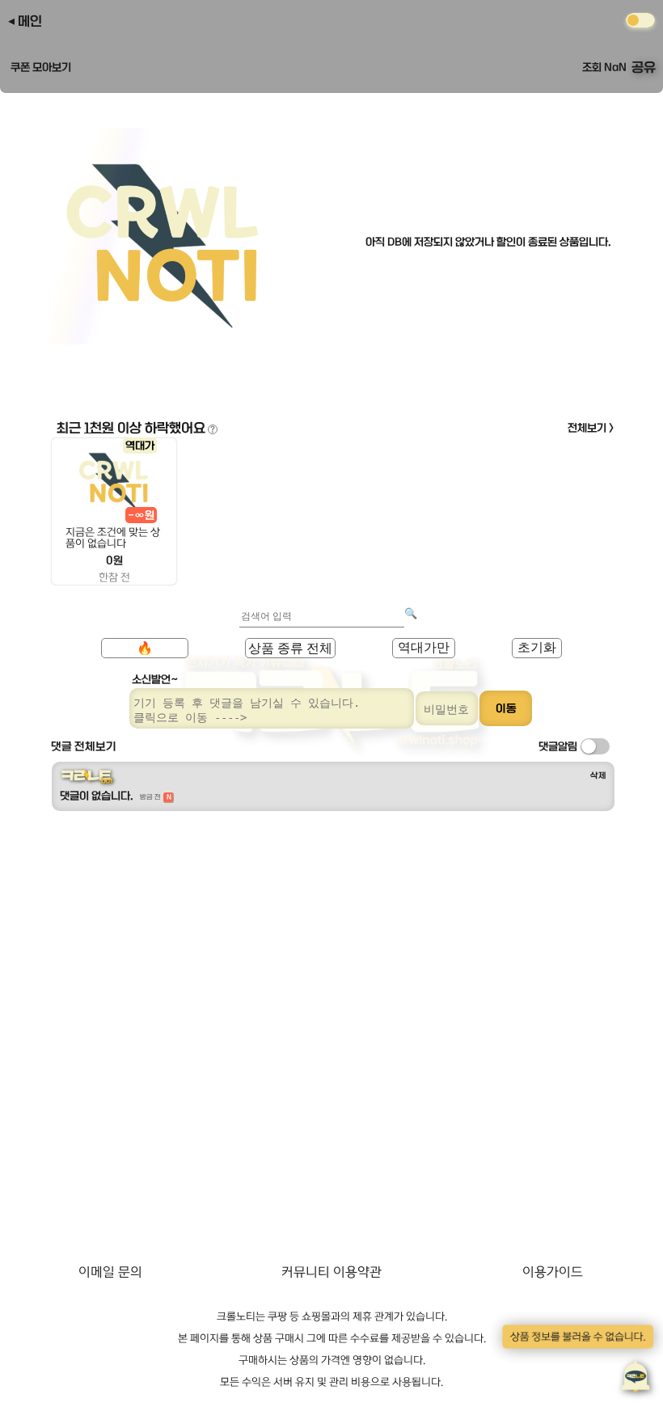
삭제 (598, 775)
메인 (30, 21)
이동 (506, 708)
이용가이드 (552, 1272)
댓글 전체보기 (83, 746)
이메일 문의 (110, 1272)
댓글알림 (557, 746)
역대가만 (424, 647)
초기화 (536, 647)
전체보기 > (591, 427)
